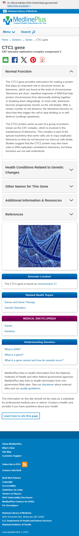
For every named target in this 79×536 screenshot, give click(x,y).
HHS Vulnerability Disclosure (17, 497)
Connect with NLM (11, 470)
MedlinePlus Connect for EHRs (18, 501)
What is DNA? (13, 349)
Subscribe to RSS (11, 464)
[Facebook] (14, 60)
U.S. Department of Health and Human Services (27, 520)
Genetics (10, 331)
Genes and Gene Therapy (20, 302)
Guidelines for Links (12, 490)
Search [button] (26, 31)
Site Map (6, 452)
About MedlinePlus (12, 444)
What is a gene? (14, 354)
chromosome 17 (47, 283)
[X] (24, 60)
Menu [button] (7, 31)
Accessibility (9, 486)
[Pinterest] (33, 60)
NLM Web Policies (11, 478)
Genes (8, 325)
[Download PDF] (42, 60)
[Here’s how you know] (39, 4)
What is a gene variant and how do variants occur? (34, 360)
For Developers (10, 505)
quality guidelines (30, 388)
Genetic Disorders (15, 307)
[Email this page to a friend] (5, 60)
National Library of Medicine (22, 11)
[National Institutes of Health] (5, 11)
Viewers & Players (11, 493)
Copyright (7, 482)
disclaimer (48, 384)
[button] (71, 71)
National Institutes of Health (16, 524)
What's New (8, 448)
